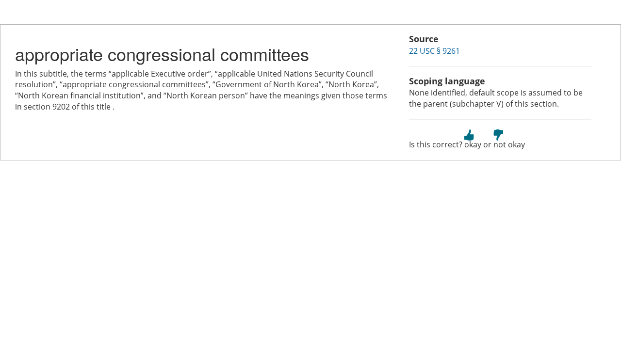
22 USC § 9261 (434, 51)
